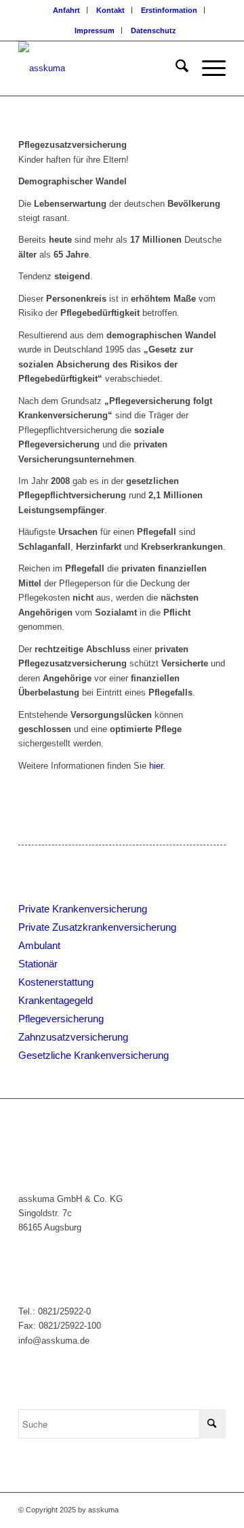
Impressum (95, 30)
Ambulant (39, 945)
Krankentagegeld (55, 1000)
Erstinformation (169, 10)
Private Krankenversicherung (82, 908)
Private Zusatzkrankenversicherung (97, 927)
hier (156, 766)
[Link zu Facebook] (215, 1510)
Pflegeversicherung (61, 1018)
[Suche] (175, 68)
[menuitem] (66, 10)
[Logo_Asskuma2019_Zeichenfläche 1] (101, 68)
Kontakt (110, 10)
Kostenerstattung (56, 982)
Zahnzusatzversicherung (73, 1037)
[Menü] (207, 68)
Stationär (38, 963)
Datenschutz (153, 30)
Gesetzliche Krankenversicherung (93, 1055)
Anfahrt (66, 10)
